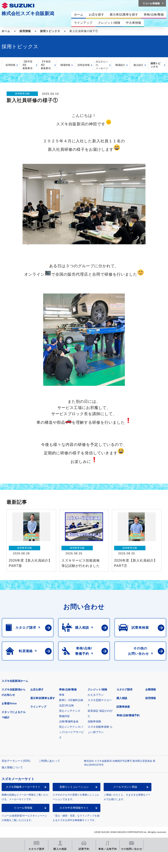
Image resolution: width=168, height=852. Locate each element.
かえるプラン (96, 694)
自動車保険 (94, 721)
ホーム (6, 31)
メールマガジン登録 (125, 786)
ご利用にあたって (49, 760)
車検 (61, 694)
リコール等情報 (23, 807)
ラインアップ (38, 706)
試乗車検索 (123, 706)
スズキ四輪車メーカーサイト (23, 786)
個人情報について (12, 767)
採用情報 (25, 31)
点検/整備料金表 (68, 721)
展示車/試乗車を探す (42, 698)
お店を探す (37, 689)
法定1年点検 (66, 705)
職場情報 (65, 65)
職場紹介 (120, 65)
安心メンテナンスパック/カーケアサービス (71, 732)
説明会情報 (83, 65)
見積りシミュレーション (74, 786)
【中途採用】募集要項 (46, 65)
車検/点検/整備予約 (128, 715)
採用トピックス (50, 31)
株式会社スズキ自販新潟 (28, 13)
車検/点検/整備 (68, 689)
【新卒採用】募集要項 (27, 65)
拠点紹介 (138, 65)
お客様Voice (9, 703)
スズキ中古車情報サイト (74, 807)
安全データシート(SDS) (16, 760)
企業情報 (150, 689)
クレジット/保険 (97, 689)
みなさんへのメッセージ (102, 65)
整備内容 (64, 716)
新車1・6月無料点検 (71, 700)
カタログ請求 (125, 689)
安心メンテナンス (69, 710)
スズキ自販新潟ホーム (15, 680)
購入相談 (122, 698)
